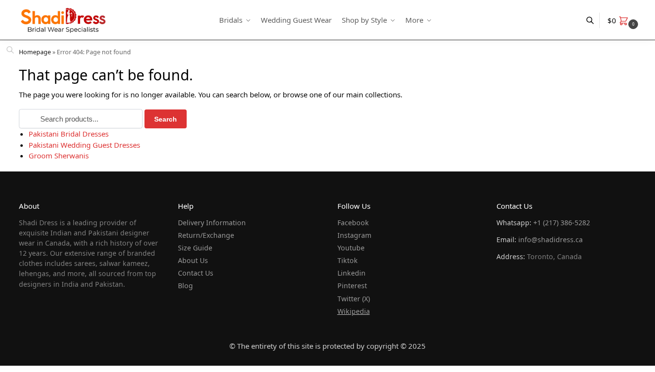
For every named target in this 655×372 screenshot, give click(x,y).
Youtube (351, 247)
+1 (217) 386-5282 (561, 222)
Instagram (354, 235)
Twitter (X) (353, 298)
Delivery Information (212, 222)
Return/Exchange (206, 235)
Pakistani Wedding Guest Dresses (84, 145)
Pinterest (352, 285)
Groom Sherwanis (59, 155)
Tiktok (347, 260)
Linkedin (351, 273)
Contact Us (195, 273)
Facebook (353, 222)
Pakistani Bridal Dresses (69, 134)
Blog (185, 285)
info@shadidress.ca (550, 239)
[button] (623, 20)
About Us (193, 260)
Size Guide (195, 247)
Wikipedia (353, 311)
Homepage (35, 51)
